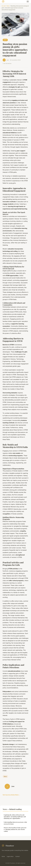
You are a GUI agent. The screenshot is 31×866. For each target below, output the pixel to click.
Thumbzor (9, 845)
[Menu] (27, 1)
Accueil (4, 6)
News (8, 6)
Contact (17, 856)
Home (3, 856)
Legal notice (10, 856)
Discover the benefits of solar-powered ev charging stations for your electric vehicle (15, 829)
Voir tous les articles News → (11, 795)
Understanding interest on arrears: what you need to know (15, 823)
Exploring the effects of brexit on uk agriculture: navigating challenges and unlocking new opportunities (15, 816)
